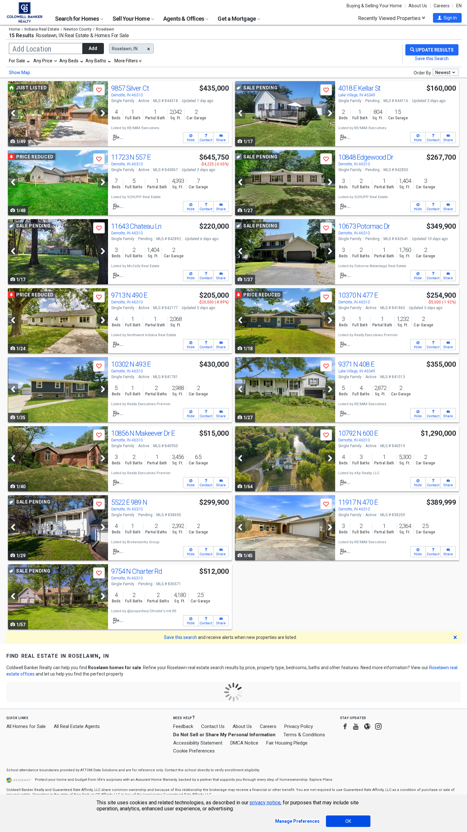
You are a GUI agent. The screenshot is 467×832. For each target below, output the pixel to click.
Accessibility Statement (197, 743)
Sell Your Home (131, 18)
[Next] (103, 113)
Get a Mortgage (237, 18)
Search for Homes (77, 18)
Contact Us (213, 726)
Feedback (183, 726)
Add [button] (93, 48)
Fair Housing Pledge (287, 743)
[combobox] (19, 60)
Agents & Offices (184, 18)
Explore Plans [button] (320, 780)
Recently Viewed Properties (390, 18)
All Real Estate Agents (77, 726)
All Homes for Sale (26, 726)
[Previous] (13, 113)
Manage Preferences (297, 821)
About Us (418, 5)
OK (348, 821)
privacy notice (265, 803)
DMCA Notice (244, 743)
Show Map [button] (19, 72)
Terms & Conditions (304, 735)
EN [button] (459, 5)
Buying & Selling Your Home (374, 5)
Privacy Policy (298, 726)
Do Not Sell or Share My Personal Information (224, 735)
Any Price (42, 61)
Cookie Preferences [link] (194, 751)
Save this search (180, 637)
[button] (447, 18)
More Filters (126, 61)
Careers (442, 5)
